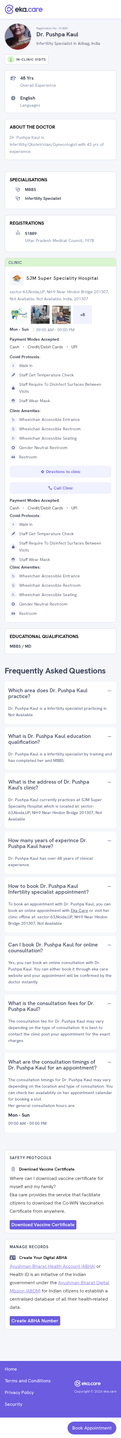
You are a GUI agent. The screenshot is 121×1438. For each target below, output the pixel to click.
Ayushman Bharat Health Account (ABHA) (52, 1266)
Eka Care (79, 910)
